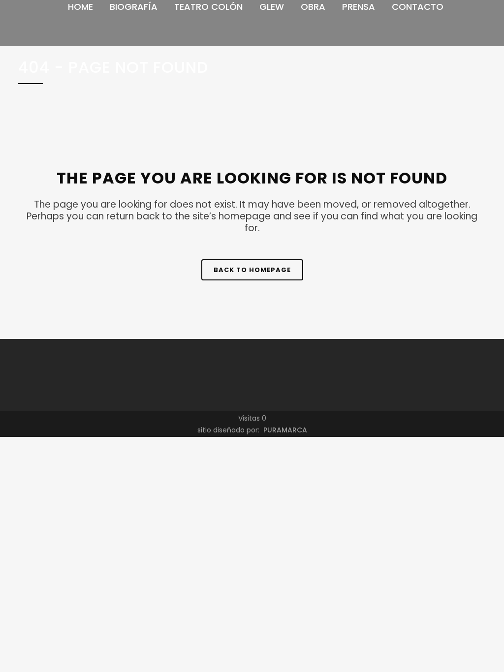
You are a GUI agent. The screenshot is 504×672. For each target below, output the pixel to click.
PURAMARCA (284, 430)
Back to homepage (252, 270)
